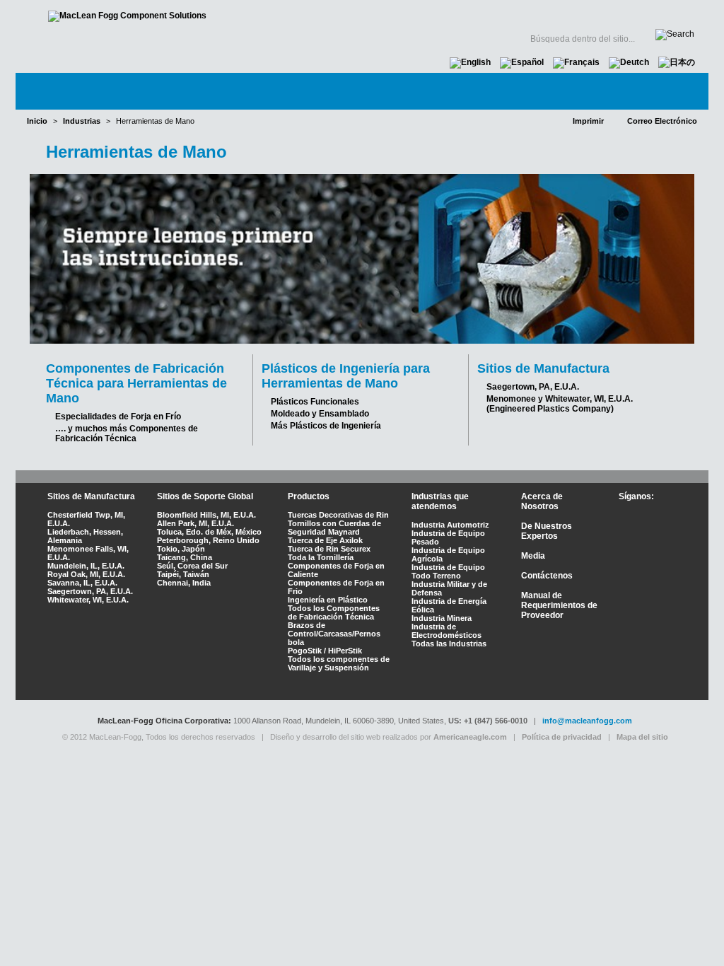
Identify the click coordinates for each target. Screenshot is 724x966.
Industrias (221, 91)
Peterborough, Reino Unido (208, 540)
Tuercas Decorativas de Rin (338, 515)
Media (562, 91)
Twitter (647, 516)
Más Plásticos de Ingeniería (326, 426)
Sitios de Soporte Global (205, 496)
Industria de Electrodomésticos (446, 630)
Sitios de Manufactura (91, 496)
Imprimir (588, 121)
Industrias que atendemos (440, 501)
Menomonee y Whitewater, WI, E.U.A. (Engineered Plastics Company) (559, 404)
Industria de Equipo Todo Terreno (448, 571)
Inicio (350, 14)
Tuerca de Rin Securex (329, 549)
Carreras (672, 14)
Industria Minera (441, 618)
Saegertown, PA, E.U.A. (532, 387)
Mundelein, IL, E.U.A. (85, 565)
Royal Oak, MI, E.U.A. (86, 574)
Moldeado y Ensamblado (320, 414)
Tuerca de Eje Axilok (325, 540)
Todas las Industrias (448, 643)
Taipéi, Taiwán (183, 574)
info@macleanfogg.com (587, 720)
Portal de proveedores (473, 14)
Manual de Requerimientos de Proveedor (559, 605)
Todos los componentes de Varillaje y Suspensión (339, 663)
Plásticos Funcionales (315, 402)
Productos (316, 91)
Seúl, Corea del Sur (192, 565)
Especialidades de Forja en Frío (118, 416)
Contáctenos (547, 576)
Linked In (644, 538)
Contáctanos (649, 91)
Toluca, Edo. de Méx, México (209, 532)
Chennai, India (184, 582)
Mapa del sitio (642, 737)
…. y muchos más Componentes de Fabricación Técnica (126, 433)
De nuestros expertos (446, 91)
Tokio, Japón (181, 549)
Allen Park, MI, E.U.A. (195, 523)
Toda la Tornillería (321, 557)
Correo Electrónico (662, 121)
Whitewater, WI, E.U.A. (88, 599)
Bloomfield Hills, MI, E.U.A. (206, 515)
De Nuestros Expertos (546, 531)
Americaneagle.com (470, 737)
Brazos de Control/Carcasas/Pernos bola (334, 633)
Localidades (391, 14)
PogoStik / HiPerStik (325, 650)
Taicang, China (184, 557)
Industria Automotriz (450, 524)
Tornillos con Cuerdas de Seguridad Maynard (334, 527)
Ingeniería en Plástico (328, 599)
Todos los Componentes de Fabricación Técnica (334, 612)
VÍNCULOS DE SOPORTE (588, 14)
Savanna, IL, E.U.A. (82, 582)
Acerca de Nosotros (542, 501)
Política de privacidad (562, 737)
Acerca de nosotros (97, 91)
